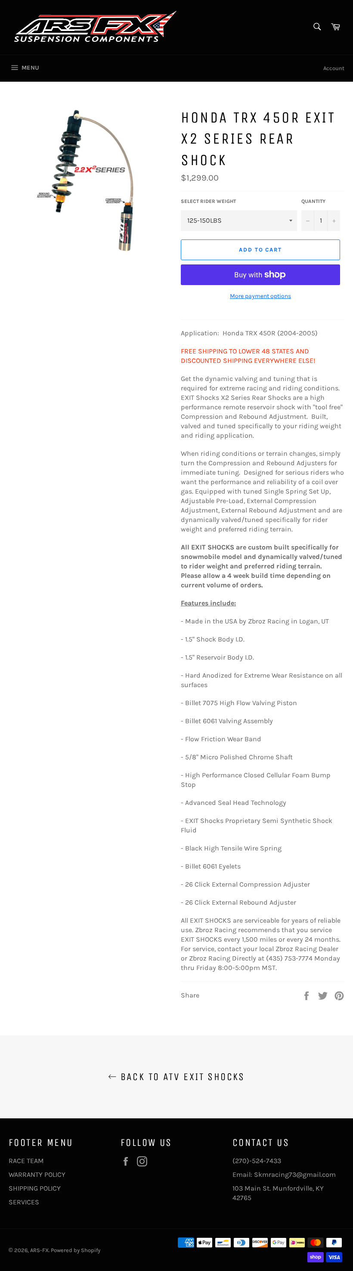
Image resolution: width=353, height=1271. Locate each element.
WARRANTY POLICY (37, 1174)
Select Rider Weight (208, 201)
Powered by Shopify (75, 1250)
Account (333, 68)
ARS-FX (39, 1250)
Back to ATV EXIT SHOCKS (181, 1077)
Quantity (313, 201)
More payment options (260, 296)
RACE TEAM (26, 1161)
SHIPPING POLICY (35, 1188)
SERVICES (24, 1202)
